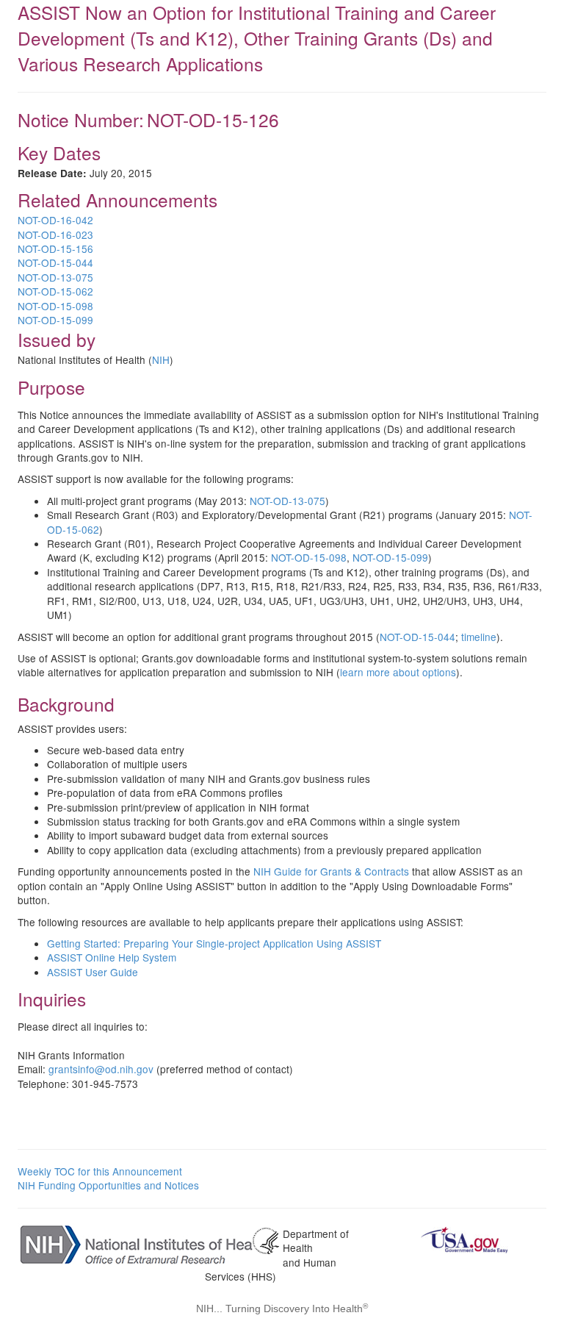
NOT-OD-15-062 (55, 291)
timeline (478, 636)
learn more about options (398, 672)
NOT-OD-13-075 (55, 277)
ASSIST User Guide (92, 971)
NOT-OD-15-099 (55, 319)
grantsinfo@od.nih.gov (100, 1069)
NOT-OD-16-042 (55, 219)
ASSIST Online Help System (111, 957)
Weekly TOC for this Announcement (100, 1171)
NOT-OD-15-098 (55, 305)
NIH (161, 359)
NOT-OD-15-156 (55, 248)
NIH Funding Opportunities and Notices (108, 1185)
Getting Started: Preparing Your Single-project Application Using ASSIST (214, 943)
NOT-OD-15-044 (55, 262)
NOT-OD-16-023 (55, 234)
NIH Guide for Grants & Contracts (331, 871)
